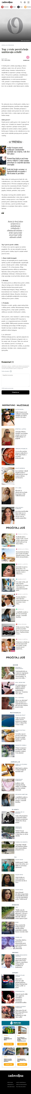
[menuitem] (24, 2)
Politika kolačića (21, 1086)
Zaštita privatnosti (21, 1084)
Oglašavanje (11, 1086)
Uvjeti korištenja (21, 1082)
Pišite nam (10, 1082)
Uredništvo (10, 1084)
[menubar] (25, 2)
